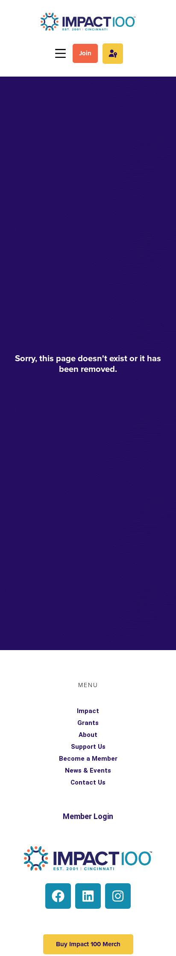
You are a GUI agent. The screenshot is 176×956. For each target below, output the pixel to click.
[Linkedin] (88, 896)
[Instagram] (118, 896)
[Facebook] (58, 896)
